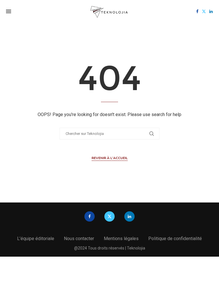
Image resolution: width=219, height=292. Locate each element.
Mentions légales (121, 238)
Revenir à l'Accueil (110, 158)
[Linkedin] (211, 11)
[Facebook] (197, 11)
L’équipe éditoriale (35, 238)
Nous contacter (79, 238)
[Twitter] (204, 11)
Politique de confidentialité (175, 238)
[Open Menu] (8, 11)
